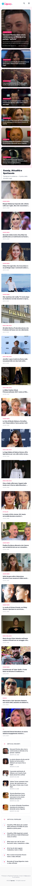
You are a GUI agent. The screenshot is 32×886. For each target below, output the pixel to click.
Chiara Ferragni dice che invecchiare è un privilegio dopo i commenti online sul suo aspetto (16, 267)
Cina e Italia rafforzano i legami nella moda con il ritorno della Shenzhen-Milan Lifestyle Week (15, 485)
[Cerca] (24, 3)
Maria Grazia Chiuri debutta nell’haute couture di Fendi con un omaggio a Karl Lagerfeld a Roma (16, 640)
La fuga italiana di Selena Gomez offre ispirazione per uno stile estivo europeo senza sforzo (16, 454)
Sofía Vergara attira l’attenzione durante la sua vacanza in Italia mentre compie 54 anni (15, 578)
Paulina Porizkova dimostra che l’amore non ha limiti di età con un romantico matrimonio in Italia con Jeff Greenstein (16, 547)
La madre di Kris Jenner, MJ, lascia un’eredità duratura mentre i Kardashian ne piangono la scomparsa (15, 516)
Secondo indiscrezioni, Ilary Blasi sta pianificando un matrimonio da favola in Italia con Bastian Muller (16, 236)
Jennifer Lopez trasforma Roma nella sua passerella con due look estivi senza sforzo (15, 361)
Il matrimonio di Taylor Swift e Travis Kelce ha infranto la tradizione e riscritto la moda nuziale (15, 671)
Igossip (13, 880)
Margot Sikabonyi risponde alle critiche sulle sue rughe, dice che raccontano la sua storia (16, 205)
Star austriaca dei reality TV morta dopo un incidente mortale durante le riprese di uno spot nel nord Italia (16, 298)
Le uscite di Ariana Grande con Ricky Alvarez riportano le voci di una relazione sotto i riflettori (15, 609)
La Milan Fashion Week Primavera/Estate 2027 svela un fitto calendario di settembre (15, 392)
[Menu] (29, 3)
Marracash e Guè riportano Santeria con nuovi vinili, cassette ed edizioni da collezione (16, 702)
